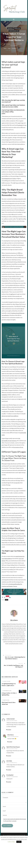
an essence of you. (18, 447)
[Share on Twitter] (4, 597)
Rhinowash (7, 505)
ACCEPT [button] (19, 841)
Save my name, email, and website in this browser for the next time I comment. (14, 820)
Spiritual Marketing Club (17, 835)
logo (6, 599)
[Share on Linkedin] (10, 597)
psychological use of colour (9, 178)
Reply (9, 729)
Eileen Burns (7, 43)
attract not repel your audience (10, 416)
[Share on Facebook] (2, 597)
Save (8, 596)
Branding (10, 28)
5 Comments (15, 45)
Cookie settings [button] (11, 841)
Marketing (17, 28)
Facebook (19, 125)
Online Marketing (14, 30)
